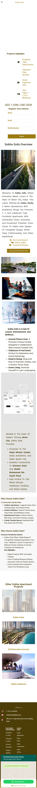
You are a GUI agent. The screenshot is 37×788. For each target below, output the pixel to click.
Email (10, 120)
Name (10, 113)
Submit (21, 136)
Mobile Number (13, 128)
